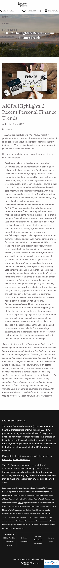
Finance (8, 129)
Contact (7, 43)
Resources (8, 36)
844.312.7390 (30, 11)
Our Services (9, 30)
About (5, 23)
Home (5, 17)
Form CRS (21, 420)
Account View (10, 49)
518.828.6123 (8, 11)
